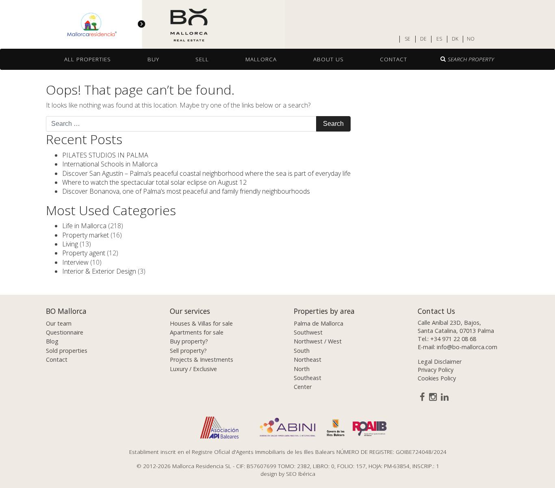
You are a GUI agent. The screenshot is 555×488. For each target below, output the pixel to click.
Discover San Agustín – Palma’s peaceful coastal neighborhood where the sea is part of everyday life (206, 173)
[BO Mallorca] (142, 25)
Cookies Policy (437, 378)
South (302, 350)
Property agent (83, 252)
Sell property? (188, 350)
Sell (202, 59)
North (302, 369)
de (423, 39)
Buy (153, 59)
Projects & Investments (201, 359)
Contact (393, 59)
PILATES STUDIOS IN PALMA (105, 155)
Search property (471, 59)
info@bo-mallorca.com (467, 347)
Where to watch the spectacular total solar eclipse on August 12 (154, 182)
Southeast (307, 378)
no (471, 39)
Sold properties (66, 350)
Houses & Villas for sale (201, 323)
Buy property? (189, 341)
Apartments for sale (196, 332)
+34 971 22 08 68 (453, 339)
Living (70, 244)
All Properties (87, 59)
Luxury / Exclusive (193, 369)
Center (303, 387)
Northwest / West (318, 341)
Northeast (307, 359)
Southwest (308, 332)
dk (455, 39)
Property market (85, 235)
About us (328, 59)
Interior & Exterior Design (99, 271)
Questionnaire (64, 332)
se (407, 39)
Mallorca (261, 59)
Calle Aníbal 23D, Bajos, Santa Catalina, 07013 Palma (456, 327)
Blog (52, 341)
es (439, 39)
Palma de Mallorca (318, 323)
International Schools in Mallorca (110, 164)
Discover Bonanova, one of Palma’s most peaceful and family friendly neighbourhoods (186, 191)
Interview (75, 262)
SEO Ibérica (300, 473)
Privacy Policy (435, 370)
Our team (59, 323)
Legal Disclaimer (440, 361)
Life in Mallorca (84, 225)
